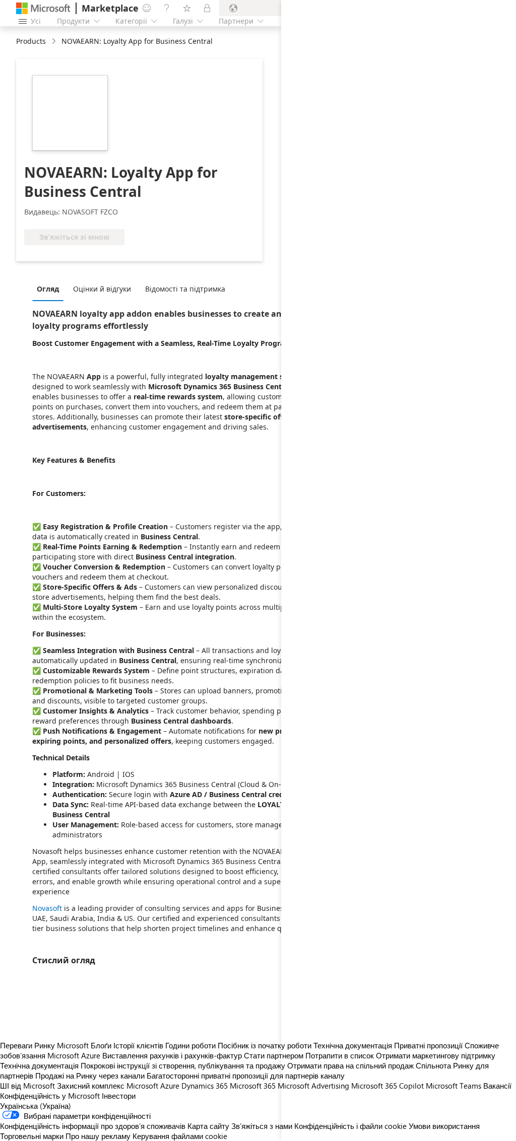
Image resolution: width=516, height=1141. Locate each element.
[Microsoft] (43, 8)
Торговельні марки (31, 1136)
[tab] (50, 288)
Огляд (48, 289)
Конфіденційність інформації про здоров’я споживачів (92, 1126)
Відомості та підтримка (185, 289)
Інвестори (119, 1096)
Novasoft (47, 908)
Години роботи (190, 1045)
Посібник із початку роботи (264, 1045)
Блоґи (101, 1045)
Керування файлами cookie (180, 1136)
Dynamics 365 (204, 1086)
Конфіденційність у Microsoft (50, 1096)
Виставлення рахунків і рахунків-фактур (172, 1055)
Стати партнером (273, 1055)
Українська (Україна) (35, 1106)
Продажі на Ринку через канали (90, 1076)
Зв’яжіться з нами (261, 1126)
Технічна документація (39, 1065)
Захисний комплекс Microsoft (107, 1086)
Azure (169, 1086)
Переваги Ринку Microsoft (44, 1045)
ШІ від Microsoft (27, 1086)
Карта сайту (208, 1126)
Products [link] (31, 41)
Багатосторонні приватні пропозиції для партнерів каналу (246, 1076)
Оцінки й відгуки (102, 289)
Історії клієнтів (138, 1045)
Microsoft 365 (253, 1086)
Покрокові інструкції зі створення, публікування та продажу (183, 1065)
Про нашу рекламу (98, 1136)
